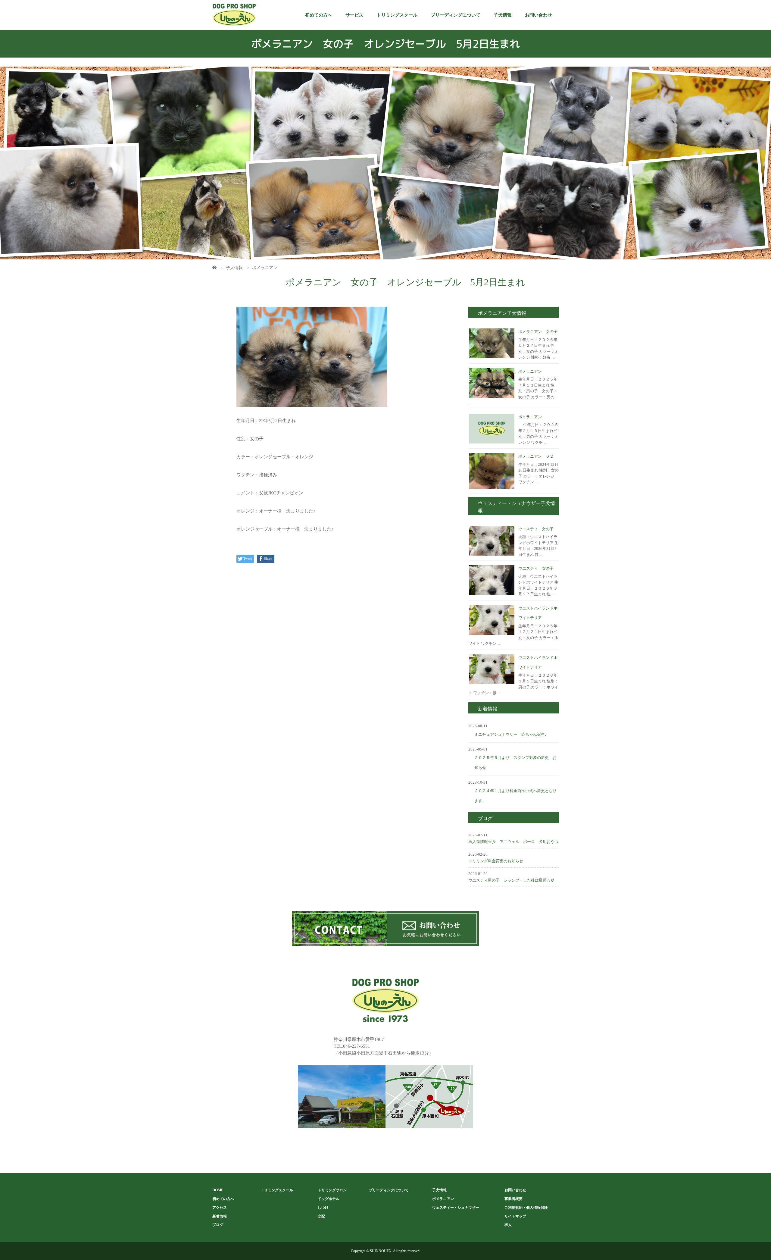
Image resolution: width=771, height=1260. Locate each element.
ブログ (217, 1225)
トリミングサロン (332, 1190)
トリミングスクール (397, 15)
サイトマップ (515, 1216)
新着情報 (219, 1216)
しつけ (323, 1207)
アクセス (219, 1207)
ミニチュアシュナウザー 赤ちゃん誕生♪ (510, 734)
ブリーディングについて (455, 15)
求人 (508, 1225)
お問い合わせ (538, 15)
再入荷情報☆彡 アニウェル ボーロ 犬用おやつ (513, 841)
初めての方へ (318, 15)
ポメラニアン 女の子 (537, 331)
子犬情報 (503, 15)
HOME (217, 1190)
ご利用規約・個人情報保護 (526, 1207)
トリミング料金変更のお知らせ (495, 861)
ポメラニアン (530, 371)
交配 (321, 1216)
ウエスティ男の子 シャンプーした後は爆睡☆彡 (511, 880)
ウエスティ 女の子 (536, 529)
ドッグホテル (328, 1199)
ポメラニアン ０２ (536, 456)
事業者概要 (513, 1199)
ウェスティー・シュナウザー (455, 1207)
